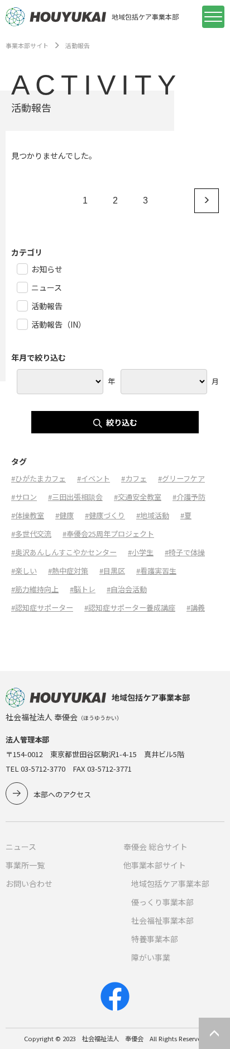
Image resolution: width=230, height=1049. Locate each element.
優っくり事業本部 (162, 902)
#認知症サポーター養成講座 (129, 607)
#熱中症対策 (68, 570)
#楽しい (24, 570)
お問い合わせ (29, 883)
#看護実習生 (156, 570)
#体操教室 (27, 515)
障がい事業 (150, 957)
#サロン (24, 497)
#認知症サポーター (42, 607)
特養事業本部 (154, 938)
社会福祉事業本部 (162, 920)
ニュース (21, 846)
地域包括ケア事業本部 (170, 883)
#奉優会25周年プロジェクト (108, 533)
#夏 (185, 515)
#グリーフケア (181, 478)
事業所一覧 (25, 865)
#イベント (93, 478)
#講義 (195, 607)
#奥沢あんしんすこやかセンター (64, 552)
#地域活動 (152, 515)
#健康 (64, 515)
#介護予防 (188, 497)
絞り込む (121, 422)
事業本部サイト (27, 45)
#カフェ (134, 478)
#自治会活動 (127, 589)
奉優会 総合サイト (155, 846)
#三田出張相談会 (75, 497)
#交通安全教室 (137, 497)
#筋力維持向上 (35, 589)
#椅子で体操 (185, 552)
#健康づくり (105, 515)
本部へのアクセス (62, 794)
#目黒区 (112, 570)
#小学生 (141, 552)
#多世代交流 (31, 533)
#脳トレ (82, 589)
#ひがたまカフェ (38, 478)
